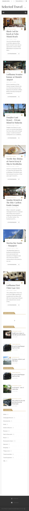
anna (15, 39)
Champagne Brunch (11, 197)
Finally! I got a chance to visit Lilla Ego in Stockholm (18, 334)
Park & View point (7, 434)
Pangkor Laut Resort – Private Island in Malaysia (14, 120)
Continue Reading (11, 53)
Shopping (5, 447)
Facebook (24, 1)
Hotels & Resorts (7, 427)
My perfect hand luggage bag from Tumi (18, 347)
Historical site (15, 357)
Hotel (7, 240)
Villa (4, 461)
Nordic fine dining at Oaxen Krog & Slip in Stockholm (14, 161)
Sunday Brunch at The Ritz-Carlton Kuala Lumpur (14, 202)
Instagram (26, 1)
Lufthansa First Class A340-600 (13, 286)
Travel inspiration (7, 457)
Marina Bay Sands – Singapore (14, 244)
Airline (8, 72)
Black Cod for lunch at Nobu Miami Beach (12, 34)
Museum (5, 431)
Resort (8, 115)
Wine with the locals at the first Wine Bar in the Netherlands (18, 402)
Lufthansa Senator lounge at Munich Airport (14, 77)
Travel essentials (16, 344)
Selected (5, 444)
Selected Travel (12, 7)
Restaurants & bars (11, 29)
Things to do (6, 451)
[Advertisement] (14, 478)
